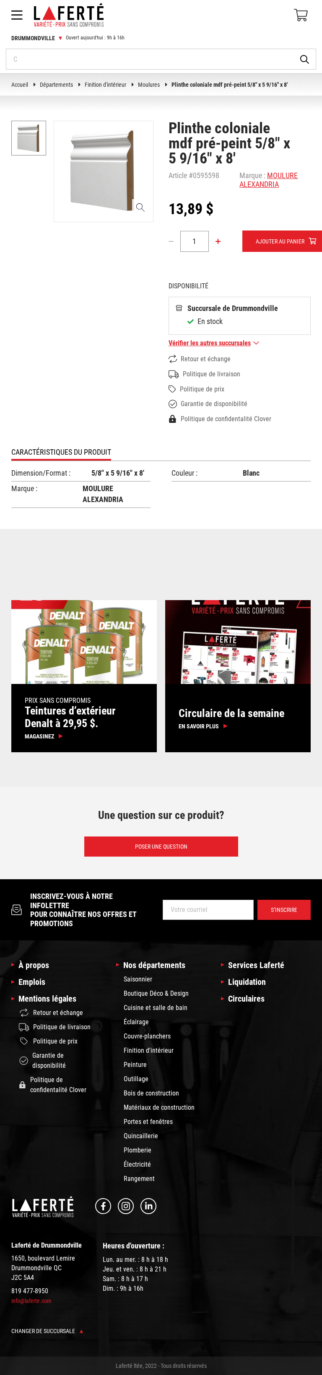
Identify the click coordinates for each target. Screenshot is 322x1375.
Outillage (136, 1079)
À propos (33, 965)
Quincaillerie (141, 1136)
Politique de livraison (211, 374)
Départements (56, 84)
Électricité (137, 1164)
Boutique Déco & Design (156, 993)
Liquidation (247, 982)
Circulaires (246, 999)
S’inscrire (284, 909)
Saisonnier (138, 979)
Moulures (149, 84)
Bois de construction (151, 1093)
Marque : (252, 175)
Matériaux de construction (159, 1107)
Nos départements (154, 965)
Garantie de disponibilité (214, 404)
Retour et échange (206, 359)
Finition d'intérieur (105, 84)
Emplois (31, 982)
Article (178, 175)
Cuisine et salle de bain (155, 1008)
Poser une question (161, 846)
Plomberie (137, 1150)
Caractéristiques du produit (61, 452)
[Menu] (16, 15)
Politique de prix (202, 389)
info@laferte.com (31, 1300)
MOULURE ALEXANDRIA (268, 180)
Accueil (19, 84)
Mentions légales (47, 999)
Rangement (139, 1179)
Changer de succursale (43, 1331)
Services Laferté (256, 965)
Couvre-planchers (147, 1036)
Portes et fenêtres (148, 1122)
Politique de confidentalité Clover (226, 419)
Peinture (135, 1065)
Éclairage (136, 1022)
